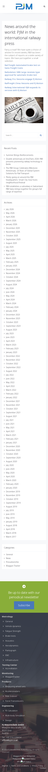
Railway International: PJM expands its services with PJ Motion (23, 89)
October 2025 (12, 235)
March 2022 (11, 390)
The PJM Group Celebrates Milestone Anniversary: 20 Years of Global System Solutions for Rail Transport (22, 171)
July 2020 (10, 465)
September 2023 (13, 326)
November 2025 (13, 232)
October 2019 (12, 499)
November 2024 (13, 273)
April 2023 (10, 341)
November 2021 (13, 405)
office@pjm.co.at (10, 740)
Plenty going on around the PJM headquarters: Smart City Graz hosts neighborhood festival (21, 180)
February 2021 (12, 439)
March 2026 (11, 220)
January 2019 (11, 521)
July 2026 (10, 209)
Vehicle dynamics (13, 626)
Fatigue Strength (13, 631)
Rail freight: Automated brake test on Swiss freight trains (22, 66)
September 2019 (13, 503)
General (9, 554)
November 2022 (13, 360)
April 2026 (10, 216)
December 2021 (13, 401)
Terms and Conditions (20, 765)
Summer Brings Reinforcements (19, 155)
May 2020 (10, 472)
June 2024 (10, 292)
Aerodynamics (11, 645)
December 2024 (13, 269)
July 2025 (10, 247)
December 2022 (13, 356)
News (8, 558)
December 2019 (13, 491)
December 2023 (13, 314)
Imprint (5, 765)
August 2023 (11, 329)
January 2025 (11, 265)
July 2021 (10, 420)
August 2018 (11, 525)
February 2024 (12, 307)
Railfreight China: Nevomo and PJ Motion (24, 83)
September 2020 (13, 457)
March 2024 (11, 303)
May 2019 (10, 518)
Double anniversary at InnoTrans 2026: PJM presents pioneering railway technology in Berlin (24, 161)
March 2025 (11, 258)
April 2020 (10, 476)
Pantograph (10, 650)
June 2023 (10, 337)
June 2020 (10, 469)
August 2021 (11, 416)
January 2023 (11, 352)
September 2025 (13, 239)
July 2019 (10, 510)
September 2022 (13, 367)
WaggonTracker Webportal (24, 756)
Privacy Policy (37, 765)
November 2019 (13, 495)
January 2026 (11, 224)
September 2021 (13, 412)
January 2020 (11, 487)
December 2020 (13, 446)
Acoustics (9, 640)
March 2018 (11, 533)
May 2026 (10, 213)
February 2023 (12, 348)
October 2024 (12, 277)
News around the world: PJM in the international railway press (23, 35)
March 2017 (11, 536)
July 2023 (10, 333)
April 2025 (10, 254)
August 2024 (11, 284)
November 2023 (13, 318)
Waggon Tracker (13, 565)
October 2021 (12, 408)
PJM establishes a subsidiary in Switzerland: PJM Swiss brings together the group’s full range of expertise (24, 189)
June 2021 (10, 423)
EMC (7, 655)
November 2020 (13, 450)
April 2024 (10, 299)
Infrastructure (11, 660)
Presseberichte (12, 562)
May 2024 (10, 296)
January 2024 (11, 311)
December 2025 (13, 228)
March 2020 (11, 480)
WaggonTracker (12, 676)
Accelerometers (12, 691)
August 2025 (11, 243)
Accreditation (11, 668)
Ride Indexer (11, 696)
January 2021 (11, 442)
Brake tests (10, 635)
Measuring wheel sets (15, 686)
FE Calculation (11, 710)
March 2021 (11, 435)
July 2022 (10, 375)
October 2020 (12, 454)
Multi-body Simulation (15, 715)
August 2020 (11, 461)
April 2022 (10, 386)
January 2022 (11, 397)
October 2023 (12, 322)
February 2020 (12, 484)
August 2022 (11, 371)
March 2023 (11, 344)
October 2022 (12, 363)
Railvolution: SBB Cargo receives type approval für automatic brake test (22, 73)
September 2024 (13, 280)
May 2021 (10, 427)
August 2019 (11, 506)
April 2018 (10, 529)
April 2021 (10, 431)
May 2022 (10, 382)
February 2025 (12, 262)
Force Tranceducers (14, 701)
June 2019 (10, 514)
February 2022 (12, 393)
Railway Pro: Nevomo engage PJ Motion (23, 79)
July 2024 (10, 288)
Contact (43, 768)
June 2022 (10, 378)
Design (8, 720)
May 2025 (10, 250)
